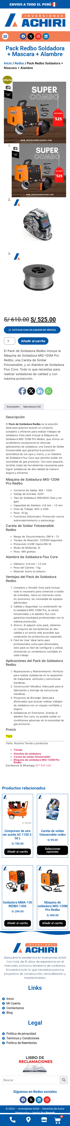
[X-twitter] (30, 36)
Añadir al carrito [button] (17, 851)
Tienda (18, 749)
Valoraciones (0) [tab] (32, 406)
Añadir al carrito (33, 341)
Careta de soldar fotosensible (32, 756)
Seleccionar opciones (52, 850)
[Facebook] (23, 36)
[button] (5, 36)
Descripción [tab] (13, 406)
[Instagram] (38, 36)
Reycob (50, 1112)
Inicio (8, 63)
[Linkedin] (46, 36)
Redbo (19, 63)
